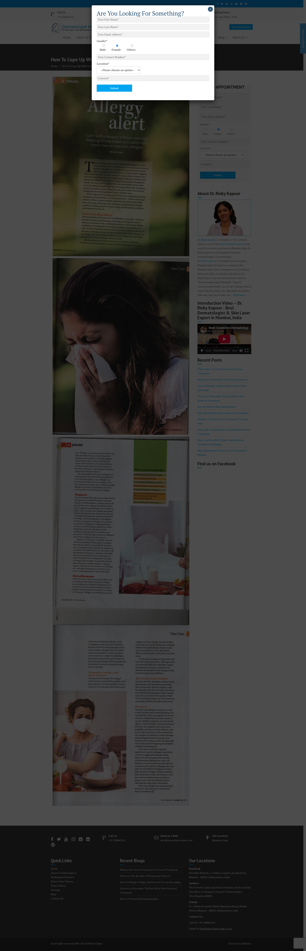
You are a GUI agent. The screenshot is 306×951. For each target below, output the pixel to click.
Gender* (102, 41)
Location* (103, 64)
